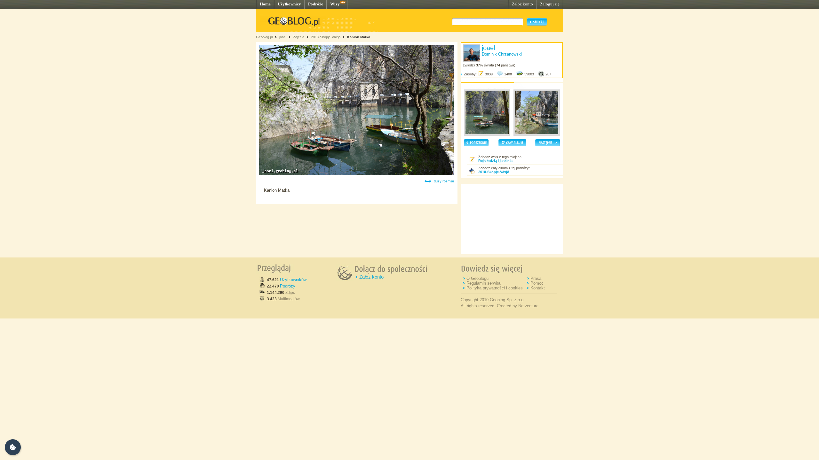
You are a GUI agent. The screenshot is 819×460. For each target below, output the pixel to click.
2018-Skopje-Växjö (325, 37)
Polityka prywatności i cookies (494, 288)
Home (265, 4)
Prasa (535, 278)
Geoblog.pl (264, 37)
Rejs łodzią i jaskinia (495, 161)
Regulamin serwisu (483, 283)
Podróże (315, 4)
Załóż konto (522, 4)
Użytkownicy (289, 4)
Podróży (287, 286)
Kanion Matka (358, 37)
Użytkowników (293, 279)
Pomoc (537, 283)
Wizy (335, 4)
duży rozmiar (444, 181)
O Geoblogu (477, 278)
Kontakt (537, 288)
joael (282, 37)
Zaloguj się (550, 4)
